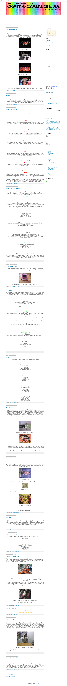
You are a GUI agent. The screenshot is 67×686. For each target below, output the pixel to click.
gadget (59, 118)
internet (55, 121)
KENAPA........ (8, 96)
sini (21, 510)
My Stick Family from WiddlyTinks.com (53, 103)
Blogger (38, 683)
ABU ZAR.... (8, 518)
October (49, 150)
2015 (48, 136)
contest (57, 116)
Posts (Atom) (11, 674)
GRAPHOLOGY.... (9, 290)
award (57, 115)
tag (51, 129)
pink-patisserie (53, 125)
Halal (49, 120)
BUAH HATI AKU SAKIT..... (12, 658)
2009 (48, 143)
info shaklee (52, 121)
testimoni (53, 129)
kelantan (47, 122)
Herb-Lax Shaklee (52, 120)
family (49, 118)
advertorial (49, 115)
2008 (48, 144)
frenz (57, 118)
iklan (48, 121)
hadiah (47, 120)
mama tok (55, 123)
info (50, 121)
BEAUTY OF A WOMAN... (12, 534)
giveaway (54, 119)
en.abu (58, 117)
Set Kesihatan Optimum (55, 128)
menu (52, 124)
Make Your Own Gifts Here (49, 92)
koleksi (55, 122)
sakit (49, 128)
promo (50, 126)
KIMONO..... (8, 407)
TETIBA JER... (9, 357)
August (49, 152)
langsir (57, 122)
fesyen (53, 118)
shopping (50, 129)
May (48, 172)
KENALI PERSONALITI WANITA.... (14, 189)
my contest (58, 124)
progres (47, 126)
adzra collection (52, 115)
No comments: (17, 90)
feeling (51, 118)
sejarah (51, 128)
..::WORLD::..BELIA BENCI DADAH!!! (52, 167)
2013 (48, 138)
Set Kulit (59, 128)
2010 (48, 142)
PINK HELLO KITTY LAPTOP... (13, 266)
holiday (59, 120)
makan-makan (49, 123)
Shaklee (47, 129)
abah (46, 115)
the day (55, 129)
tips (57, 129)
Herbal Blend (56, 120)
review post (55, 127)
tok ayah (59, 129)
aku (55, 115)
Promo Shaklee (53, 126)
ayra (59, 115)
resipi (51, 127)
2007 (48, 145)
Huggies (47, 121)
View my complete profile (49, 42)
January (49, 175)
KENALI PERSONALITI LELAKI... (13, 110)
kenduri (50, 122)
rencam (49, 127)
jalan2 (56, 121)
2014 (48, 137)
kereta (51, 122)
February (49, 174)
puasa (56, 126)
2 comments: (17, 529)
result (53, 127)
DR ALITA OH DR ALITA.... (12, 620)
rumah (57, 127)
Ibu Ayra (48, 40)
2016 (48, 135)
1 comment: (16, 104)
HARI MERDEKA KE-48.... (12, 30)
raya (58, 126)
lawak (58, 122)
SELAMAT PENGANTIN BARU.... (13, 458)
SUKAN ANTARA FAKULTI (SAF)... (13, 556)
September (49, 151)
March (49, 173)
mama (53, 123)
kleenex (53, 122)
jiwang (59, 121)
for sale (56, 118)
